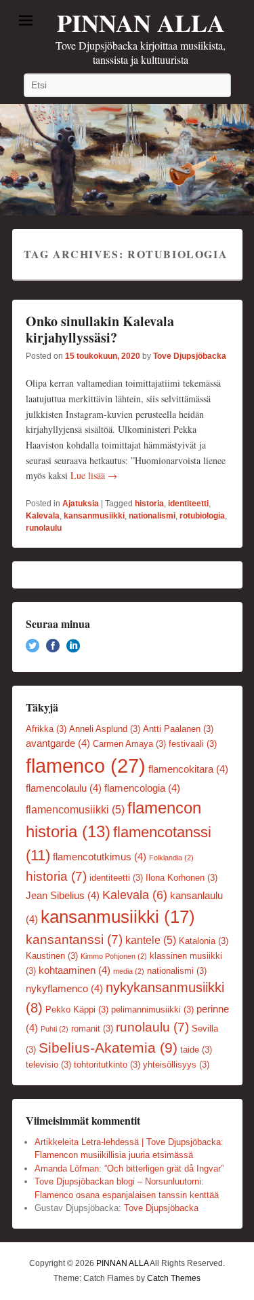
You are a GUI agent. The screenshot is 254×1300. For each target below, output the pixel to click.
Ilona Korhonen (181, 878)
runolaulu (44, 528)
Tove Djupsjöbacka (189, 356)
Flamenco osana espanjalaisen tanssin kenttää (127, 1195)
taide (196, 1049)
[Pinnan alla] (127, 159)
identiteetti (188, 503)
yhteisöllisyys (176, 1064)
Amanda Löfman (67, 1168)
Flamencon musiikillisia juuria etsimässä (114, 1155)
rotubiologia (202, 516)
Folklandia (171, 858)
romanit (92, 1028)
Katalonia (203, 941)
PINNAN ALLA (141, 22)
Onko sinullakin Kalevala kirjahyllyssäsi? (100, 329)
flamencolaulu (64, 788)
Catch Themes (173, 1278)
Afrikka (46, 729)
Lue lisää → (93, 475)
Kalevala (43, 516)
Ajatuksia (80, 503)
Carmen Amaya (129, 744)
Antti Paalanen (178, 729)
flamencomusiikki (75, 809)
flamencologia (142, 788)
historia (149, 503)
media (128, 971)
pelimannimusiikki (152, 1009)
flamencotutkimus (99, 856)
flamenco (86, 765)
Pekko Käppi (76, 1009)
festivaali (193, 744)
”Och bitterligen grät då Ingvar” (164, 1168)
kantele (150, 940)
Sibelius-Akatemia (108, 1047)
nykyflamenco (64, 988)
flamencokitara (188, 769)
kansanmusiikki (94, 516)
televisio (48, 1064)
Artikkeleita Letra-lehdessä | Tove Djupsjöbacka (128, 1142)
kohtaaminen (74, 970)
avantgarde (58, 743)
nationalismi (152, 516)
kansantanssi (74, 939)
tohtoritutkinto (107, 1064)
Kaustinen (52, 956)
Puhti (54, 1029)
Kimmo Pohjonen (114, 956)
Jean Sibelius (63, 895)
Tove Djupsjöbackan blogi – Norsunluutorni (118, 1181)
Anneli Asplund (104, 729)
